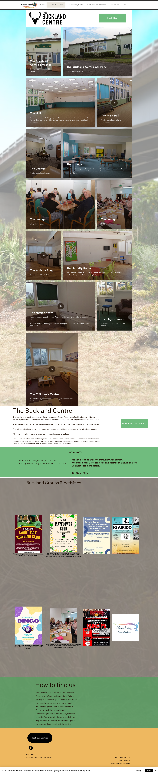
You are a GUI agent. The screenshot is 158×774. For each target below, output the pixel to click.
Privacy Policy (85, 770)
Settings (138, 770)
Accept (148, 770)
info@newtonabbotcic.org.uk (40, 757)
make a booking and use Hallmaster (56, 444)
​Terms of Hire (80, 472)
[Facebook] (31, 748)
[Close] (155, 770)
